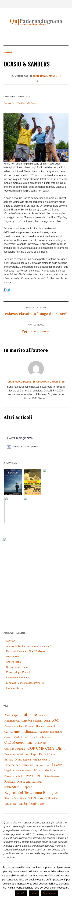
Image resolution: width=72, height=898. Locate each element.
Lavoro (57, 764)
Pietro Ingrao (51, 776)
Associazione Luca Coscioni (19, 726)
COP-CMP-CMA (40, 748)
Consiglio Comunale (14, 748)
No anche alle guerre (17, 667)
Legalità (9, 770)
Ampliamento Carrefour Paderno (23, 720)
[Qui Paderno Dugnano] (36, 22)
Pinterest (32, 103)
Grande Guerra (41, 759)
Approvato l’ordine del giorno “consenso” (28, 646)
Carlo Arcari (21, 737)
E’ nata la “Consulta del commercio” (25, 682)
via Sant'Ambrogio (31, 803)
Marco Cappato (24, 770)
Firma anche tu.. (15, 688)
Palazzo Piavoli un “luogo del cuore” (36, 314)
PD (39, 775)
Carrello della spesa (40, 737)
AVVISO (10, 640)
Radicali (9, 781)
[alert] (38, 446)
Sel (30, 798)
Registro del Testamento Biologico (31, 792)
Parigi (30, 775)
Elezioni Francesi (48, 754)
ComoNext (40, 742)
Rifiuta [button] (34, 893)
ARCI (55, 720)
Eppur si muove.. (36, 331)
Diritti (61, 748)
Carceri (8, 737)
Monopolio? (12, 656)
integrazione (42, 765)
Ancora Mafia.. (14, 661)
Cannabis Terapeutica (50, 731)
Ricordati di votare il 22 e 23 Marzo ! (26, 651)
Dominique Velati (13, 754)
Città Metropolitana (18, 742)
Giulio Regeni (23, 759)
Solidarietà (52, 798)
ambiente (29, 714)
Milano (38, 770)
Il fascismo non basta (18, 677)
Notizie (8, 52)
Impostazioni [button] (49, 893)
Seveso (38, 798)
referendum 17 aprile (18, 787)
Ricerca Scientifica (15, 798)
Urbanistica (10, 803)
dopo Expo (31, 754)
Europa (8, 759)
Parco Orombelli (14, 776)
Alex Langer (11, 715)
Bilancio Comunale (46, 726)
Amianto (43, 715)
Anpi (47, 720)
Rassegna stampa (29, 781)
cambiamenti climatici (20, 731)
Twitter (21, 103)
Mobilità (50, 770)
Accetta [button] (21, 893)
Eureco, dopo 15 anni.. (18, 672)
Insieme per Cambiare (18, 765)
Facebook (9, 103)
